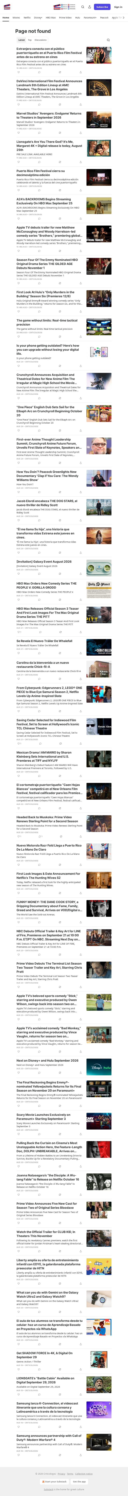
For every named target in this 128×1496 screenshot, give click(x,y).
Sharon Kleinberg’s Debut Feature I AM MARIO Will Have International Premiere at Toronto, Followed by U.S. (47, 766)
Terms (70, 1473)
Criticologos (35, 68)
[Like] (19, 72)
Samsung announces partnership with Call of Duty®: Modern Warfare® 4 (49, 1438)
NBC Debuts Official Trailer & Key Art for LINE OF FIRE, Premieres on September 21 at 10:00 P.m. (46, 945)
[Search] (83, 7)
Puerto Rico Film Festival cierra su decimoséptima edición (41, 173)
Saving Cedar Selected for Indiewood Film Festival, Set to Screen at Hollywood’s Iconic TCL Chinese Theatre (48, 724)
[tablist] (32, 40)
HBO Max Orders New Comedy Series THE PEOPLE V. (45, 591)
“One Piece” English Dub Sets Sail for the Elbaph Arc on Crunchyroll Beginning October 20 (49, 411)
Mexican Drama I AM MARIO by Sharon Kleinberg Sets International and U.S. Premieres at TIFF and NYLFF (44, 756)
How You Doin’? (25, 484)
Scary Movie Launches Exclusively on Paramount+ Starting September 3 (43, 1117)
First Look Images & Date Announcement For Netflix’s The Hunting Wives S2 (48, 876)
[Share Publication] (89, 7)
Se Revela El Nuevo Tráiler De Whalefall (44, 641)
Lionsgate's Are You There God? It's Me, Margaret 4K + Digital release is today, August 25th (49, 146)
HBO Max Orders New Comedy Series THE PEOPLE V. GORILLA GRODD (47, 585)
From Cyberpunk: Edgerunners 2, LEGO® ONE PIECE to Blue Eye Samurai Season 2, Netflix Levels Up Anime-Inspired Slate (49, 692)
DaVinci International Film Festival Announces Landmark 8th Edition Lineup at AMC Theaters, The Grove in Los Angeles (49, 85)
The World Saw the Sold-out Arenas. (36, 914)
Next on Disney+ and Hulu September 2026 (48, 1060)
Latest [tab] (21, 40)
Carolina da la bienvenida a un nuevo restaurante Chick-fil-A (43, 665)
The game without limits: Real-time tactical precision (47, 322)
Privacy (61, 1473)
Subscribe (102, 6)
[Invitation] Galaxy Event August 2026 (44, 561)
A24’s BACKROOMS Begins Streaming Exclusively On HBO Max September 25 (44, 201)
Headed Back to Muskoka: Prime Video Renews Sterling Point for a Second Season (47, 819)
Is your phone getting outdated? (34, 358)
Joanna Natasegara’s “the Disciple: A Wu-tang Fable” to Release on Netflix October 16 (48, 1177)
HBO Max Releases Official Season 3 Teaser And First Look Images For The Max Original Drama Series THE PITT (48, 613)
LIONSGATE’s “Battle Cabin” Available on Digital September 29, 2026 (45, 1380)
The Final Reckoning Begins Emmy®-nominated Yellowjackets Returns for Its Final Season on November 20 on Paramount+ (49, 1086)
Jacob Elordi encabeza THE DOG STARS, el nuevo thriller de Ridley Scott (47, 503)
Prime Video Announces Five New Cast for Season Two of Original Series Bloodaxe (47, 1206)
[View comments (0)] (39, 72)
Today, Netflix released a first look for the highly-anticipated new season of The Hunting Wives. (49, 884)
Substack (48, 1489)
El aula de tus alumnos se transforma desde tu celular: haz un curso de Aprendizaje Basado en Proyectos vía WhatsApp (50, 1325)
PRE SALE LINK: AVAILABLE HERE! (34, 154)
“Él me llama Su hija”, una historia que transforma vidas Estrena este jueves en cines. (45, 533)
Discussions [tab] (40, 40)
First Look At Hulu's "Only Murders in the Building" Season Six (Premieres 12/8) (45, 294)
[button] (6, 17)
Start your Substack (55, 1481)
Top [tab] (30, 40)
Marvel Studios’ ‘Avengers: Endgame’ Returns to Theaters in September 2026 (49, 115)
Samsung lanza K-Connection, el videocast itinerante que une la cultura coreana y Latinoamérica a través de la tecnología (47, 1407)
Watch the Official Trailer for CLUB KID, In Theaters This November (46, 1234)
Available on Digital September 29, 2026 (38, 1386)
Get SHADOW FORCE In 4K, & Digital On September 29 (45, 1355)
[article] (64, 60)
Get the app (79, 1481)
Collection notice (84, 1473)
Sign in (118, 6)
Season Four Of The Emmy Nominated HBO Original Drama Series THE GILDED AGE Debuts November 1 (47, 264)
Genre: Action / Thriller (29, 1361)
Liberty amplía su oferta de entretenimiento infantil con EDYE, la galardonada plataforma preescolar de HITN (48, 1264)
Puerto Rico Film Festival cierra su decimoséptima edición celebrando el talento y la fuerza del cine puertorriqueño (47, 181)
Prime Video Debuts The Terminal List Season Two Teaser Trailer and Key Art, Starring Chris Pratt (49, 967)
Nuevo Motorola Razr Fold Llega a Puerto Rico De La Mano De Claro (49, 847)
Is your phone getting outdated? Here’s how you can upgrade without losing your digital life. (48, 350)
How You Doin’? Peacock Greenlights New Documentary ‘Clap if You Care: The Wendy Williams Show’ (47, 476)
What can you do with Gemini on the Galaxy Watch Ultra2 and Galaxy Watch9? (47, 1294)
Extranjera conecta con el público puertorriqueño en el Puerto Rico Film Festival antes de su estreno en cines (49, 53)
